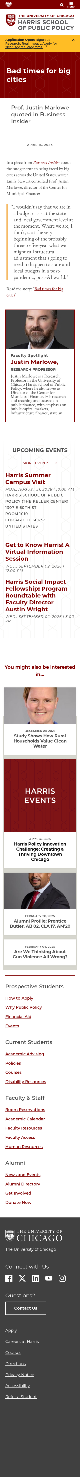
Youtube (48, 1278)
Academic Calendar (25, 1119)
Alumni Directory (22, 1184)
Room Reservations (25, 1109)
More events (36, 463)
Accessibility (17, 1385)
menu (71, 6)
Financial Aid (18, 1016)
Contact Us (25, 1308)
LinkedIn (35, 1278)
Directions (15, 1363)
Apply (11, 1330)
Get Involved (18, 1193)
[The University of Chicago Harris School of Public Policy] (40, 22)
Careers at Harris (22, 1341)
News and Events (22, 1174)
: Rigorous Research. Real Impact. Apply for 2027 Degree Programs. (31, 43)
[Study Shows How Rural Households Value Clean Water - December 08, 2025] (40, 720)
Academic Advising (24, 1054)
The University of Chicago (30, 1249)
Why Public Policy (23, 1007)
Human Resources (24, 1146)
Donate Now (18, 1202)
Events (12, 1026)
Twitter (22, 1278)
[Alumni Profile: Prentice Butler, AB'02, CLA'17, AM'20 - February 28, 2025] (40, 905)
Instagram (62, 1278)
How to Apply (19, 998)
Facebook (8, 1278)
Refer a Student (21, 1396)
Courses (13, 1072)
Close (73, 40)
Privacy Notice (19, 1374)
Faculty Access (20, 1137)
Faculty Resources (23, 1128)
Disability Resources (25, 1081)
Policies (13, 1063)
